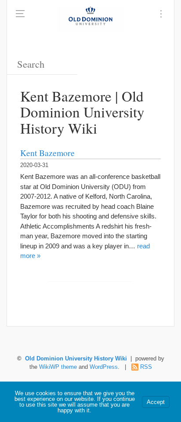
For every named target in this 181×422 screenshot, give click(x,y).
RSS (146, 367)
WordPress (104, 367)
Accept (156, 402)
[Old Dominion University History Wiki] (90, 19)
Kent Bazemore (47, 152)
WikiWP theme (58, 367)
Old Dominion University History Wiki (76, 359)
